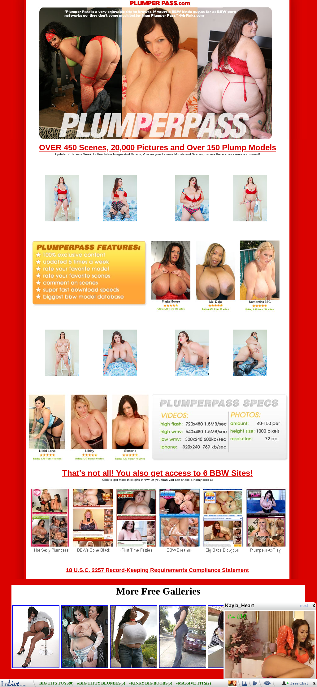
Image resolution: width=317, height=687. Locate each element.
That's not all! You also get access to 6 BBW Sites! (157, 473)
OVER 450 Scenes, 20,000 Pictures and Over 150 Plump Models (157, 147)
